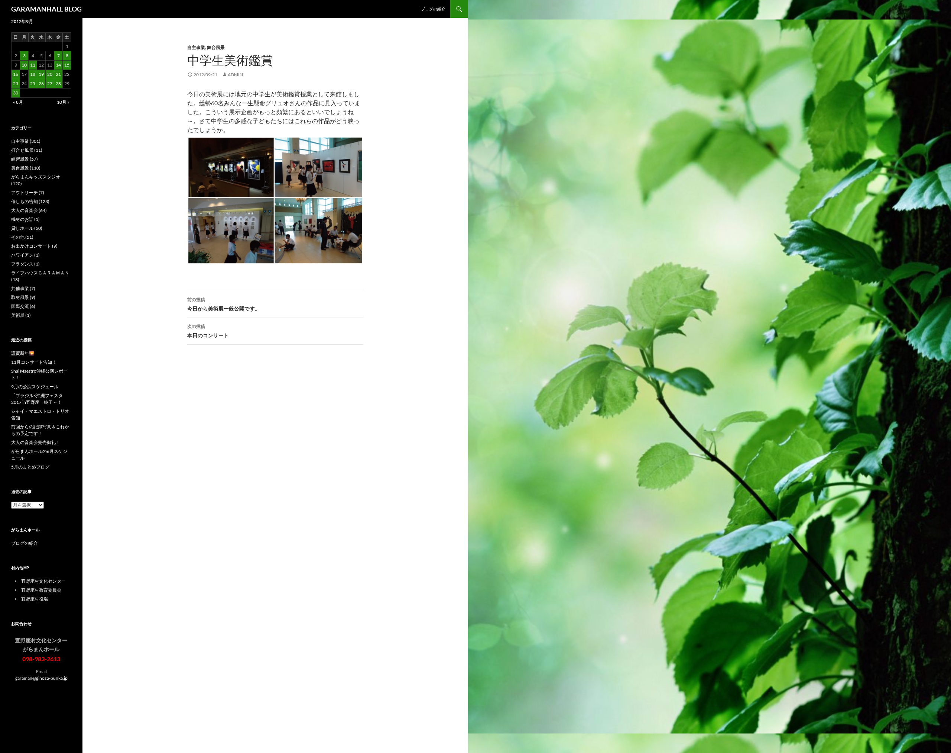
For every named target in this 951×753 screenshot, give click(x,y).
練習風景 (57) (24, 159)
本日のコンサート (208, 331)
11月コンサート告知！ (33, 362)
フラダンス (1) (25, 264)
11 (32, 65)
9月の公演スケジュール (34, 386)
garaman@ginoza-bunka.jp (41, 678)
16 (15, 74)
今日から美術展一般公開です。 (223, 304)
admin (235, 74)
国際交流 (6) (23, 306)
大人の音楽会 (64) (29, 210)
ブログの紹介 (433, 8)
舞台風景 (216, 47)
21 (58, 74)
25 (32, 83)
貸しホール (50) (26, 228)
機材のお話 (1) (25, 219)
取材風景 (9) (23, 297)
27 (49, 83)
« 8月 (18, 102)
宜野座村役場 (34, 599)
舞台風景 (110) (25, 168)
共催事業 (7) (23, 288)
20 (49, 74)
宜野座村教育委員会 (41, 590)
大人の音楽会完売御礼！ (35, 442)
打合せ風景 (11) (26, 150)
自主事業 (196, 47)
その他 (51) (22, 237)
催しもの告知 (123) (30, 201)
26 (41, 83)
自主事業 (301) (25, 141)
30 (15, 93)
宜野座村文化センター (43, 581)
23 (15, 83)
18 (32, 74)
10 (24, 65)
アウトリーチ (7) (27, 192)
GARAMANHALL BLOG (46, 9)
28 (58, 83)
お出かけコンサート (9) (34, 246)
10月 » (63, 102)
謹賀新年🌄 (23, 353)
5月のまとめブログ (30, 467)
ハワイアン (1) (25, 255)
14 (58, 65)
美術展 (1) (21, 315)
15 (66, 65)
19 (41, 74)
